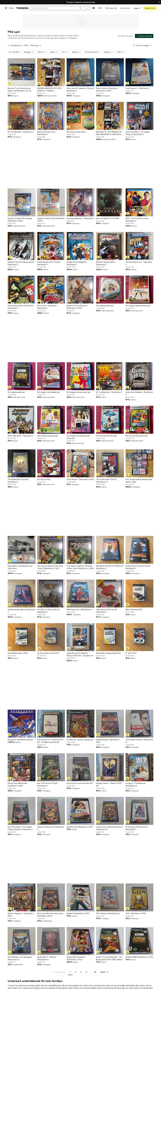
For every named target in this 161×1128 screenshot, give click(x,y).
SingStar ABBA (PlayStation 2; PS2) (139, 957)
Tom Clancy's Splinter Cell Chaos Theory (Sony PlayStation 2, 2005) (80, 567)
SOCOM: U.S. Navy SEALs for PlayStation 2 (48, 611)
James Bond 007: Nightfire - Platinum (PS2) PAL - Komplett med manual (80, 654)
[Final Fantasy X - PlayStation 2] (139, 72)
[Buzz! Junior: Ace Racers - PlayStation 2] (51, 290)
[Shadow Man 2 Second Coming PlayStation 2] (139, 550)
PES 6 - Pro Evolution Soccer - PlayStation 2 (138, 219)
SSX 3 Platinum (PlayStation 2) (108, 913)
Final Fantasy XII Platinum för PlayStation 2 (137, 828)
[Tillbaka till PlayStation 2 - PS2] (9, 45)
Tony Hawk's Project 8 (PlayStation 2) (139, 741)
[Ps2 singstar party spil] (110, 290)
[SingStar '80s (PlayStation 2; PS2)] (80, 811)
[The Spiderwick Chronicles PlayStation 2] (21, 463)
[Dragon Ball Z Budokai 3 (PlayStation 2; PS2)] (80, 941)
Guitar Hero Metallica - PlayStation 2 (139, 393)
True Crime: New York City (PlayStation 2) (106, 480)
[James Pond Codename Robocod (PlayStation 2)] (110, 811)
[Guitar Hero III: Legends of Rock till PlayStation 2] (80, 72)
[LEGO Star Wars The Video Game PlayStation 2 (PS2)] (51, 897)
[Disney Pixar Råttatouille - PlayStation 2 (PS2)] (21, 767)
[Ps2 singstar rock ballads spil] (51, 376)
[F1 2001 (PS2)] (139, 637)
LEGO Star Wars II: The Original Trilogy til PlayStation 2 (138, 133)
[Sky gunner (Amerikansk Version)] (21, 724)
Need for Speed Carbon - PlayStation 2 (106, 263)
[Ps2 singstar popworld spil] (51, 420)
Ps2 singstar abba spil (16, 392)
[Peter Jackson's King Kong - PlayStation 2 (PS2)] (110, 72)
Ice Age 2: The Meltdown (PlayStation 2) (135, 784)
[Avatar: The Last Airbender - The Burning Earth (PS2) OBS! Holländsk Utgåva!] (110, 941)
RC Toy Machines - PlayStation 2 (20, 132)
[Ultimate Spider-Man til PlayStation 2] (21, 593)
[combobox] (56, 8)
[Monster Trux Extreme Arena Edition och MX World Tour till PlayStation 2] (21, 72)
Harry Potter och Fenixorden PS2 (80, 783)
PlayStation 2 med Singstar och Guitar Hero (20, 567)
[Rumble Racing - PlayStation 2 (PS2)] (110, 724)
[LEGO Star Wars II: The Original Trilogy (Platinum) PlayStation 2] (21, 811)
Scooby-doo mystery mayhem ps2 (80, 740)
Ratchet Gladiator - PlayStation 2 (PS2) (21, 914)
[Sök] (80, 8)
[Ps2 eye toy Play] (51, 463)
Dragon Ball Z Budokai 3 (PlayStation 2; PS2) (76, 958)
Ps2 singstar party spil (104, 306)
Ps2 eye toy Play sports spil (136, 436)
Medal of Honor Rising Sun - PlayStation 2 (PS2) (78, 307)
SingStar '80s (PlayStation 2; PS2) (80, 827)
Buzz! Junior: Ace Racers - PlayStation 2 (47, 307)
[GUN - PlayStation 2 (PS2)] (139, 897)
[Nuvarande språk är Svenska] (93, 8)
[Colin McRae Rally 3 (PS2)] (21, 637)
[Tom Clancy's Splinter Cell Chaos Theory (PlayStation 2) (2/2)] (51, 550)
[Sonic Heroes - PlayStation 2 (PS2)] (80, 463)
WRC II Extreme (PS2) (134, 610)
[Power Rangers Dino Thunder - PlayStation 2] (51, 246)
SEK (100, 8)
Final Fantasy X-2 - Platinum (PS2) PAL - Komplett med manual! (50, 741)
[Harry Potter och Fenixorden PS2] (80, 767)
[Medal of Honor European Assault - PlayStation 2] (21, 246)
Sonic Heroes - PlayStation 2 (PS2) (80, 479)
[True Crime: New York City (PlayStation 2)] (110, 463)
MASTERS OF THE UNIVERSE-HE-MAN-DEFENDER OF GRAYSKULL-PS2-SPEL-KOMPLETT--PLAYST (109, 133)
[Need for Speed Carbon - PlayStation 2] (110, 246)
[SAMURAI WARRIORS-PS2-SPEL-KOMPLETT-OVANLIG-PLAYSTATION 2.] (51, 72)
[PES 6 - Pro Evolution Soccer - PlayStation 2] (139, 202)
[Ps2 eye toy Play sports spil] (139, 420)
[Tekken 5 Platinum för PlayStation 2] (51, 811)
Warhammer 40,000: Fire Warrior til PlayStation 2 (109, 567)
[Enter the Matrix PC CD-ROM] (110, 202)
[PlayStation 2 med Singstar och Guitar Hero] (21, 550)
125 (95, 972)
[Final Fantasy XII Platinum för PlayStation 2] (139, 811)
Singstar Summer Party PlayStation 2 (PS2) (51, 219)
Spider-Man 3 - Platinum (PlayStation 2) (46, 958)
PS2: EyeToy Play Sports (76, 132)
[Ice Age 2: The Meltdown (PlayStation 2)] (139, 767)
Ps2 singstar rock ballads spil (48, 392)
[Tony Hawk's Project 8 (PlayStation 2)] (139, 724)
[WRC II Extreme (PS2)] (139, 593)
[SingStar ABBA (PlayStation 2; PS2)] (139, 941)
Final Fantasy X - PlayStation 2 (137, 88)
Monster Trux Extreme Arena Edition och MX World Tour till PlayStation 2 (19, 89)
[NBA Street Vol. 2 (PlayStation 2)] (80, 593)
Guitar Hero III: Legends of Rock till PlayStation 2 (80, 89)
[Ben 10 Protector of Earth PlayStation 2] (51, 767)
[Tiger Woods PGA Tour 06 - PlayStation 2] (110, 593)
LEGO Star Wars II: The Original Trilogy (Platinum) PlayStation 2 (20, 828)
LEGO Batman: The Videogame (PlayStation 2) (20, 958)
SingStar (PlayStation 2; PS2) (78, 913)
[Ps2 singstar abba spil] (21, 376)
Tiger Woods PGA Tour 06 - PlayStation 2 (107, 611)
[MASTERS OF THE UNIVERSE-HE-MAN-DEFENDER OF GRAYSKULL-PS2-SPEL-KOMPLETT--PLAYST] (110, 116)
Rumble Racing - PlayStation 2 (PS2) (108, 741)
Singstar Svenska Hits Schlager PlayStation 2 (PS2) (20, 219)
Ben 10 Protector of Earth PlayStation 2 (47, 784)
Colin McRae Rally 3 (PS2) (18, 653)
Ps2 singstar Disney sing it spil (78, 392)
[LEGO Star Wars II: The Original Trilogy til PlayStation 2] (139, 116)
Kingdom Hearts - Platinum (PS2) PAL (109, 784)
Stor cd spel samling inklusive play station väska (139, 480)
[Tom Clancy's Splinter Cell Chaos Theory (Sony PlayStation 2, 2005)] (80, 550)
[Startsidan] (22, 8)
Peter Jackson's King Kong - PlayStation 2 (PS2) (107, 89)
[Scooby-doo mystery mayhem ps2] (80, 724)
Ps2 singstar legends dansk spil (138, 306)
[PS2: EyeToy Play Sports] (80, 116)
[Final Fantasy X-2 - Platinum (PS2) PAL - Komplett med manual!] (51, 724)
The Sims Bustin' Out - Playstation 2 (139, 263)
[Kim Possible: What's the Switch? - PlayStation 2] (21, 290)
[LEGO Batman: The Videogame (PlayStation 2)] (21, 941)
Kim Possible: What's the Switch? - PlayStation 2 (21, 307)
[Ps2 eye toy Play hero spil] (110, 420)
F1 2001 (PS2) (131, 653)
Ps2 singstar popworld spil (47, 436)
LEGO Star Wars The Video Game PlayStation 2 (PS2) (50, 914)
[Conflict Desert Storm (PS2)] (51, 637)
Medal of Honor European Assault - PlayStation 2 (21, 263)
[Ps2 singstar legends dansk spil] (139, 290)
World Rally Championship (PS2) (108, 653)
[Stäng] (159, 2)
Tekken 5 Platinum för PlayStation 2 (50, 828)
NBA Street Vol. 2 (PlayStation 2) (80, 610)
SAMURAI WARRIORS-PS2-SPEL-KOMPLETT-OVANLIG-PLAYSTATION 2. (49, 89)
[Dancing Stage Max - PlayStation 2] (80, 202)
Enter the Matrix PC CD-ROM (107, 218)
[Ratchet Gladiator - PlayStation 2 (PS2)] (21, 897)
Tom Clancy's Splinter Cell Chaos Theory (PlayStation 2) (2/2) (50, 567)
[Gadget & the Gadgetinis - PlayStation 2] (80, 246)
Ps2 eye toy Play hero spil (106, 436)
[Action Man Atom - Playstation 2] (21, 420)
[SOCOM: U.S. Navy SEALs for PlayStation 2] (51, 593)
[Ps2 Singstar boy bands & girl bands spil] (80, 420)
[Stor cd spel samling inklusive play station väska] (139, 463)
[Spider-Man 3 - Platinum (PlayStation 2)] (51, 941)
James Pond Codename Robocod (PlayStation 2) (109, 828)
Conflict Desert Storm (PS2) (48, 653)
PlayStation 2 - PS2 (19, 45)
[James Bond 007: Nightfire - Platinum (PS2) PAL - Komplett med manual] (80, 637)
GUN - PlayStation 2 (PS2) (136, 913)
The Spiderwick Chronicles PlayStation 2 (18, 480)
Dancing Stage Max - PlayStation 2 (80, 218)
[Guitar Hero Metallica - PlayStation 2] (139, 376)
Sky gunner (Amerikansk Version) (20, 740)
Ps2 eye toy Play (43, 479)
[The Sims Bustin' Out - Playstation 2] (139, 246)
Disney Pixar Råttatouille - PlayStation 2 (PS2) (18, 784)
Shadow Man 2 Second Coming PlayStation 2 (138, 567)
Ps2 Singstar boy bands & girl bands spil (78, 437)
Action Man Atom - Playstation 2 (20, 436)
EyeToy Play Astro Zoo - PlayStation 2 (46, 133)
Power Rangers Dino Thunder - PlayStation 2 (49, 263)
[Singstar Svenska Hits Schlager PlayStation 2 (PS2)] (21, 202)
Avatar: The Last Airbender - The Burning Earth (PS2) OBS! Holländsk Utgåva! (110, 958)
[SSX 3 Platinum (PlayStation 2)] (110, 897)
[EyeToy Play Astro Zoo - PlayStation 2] (51, 116)
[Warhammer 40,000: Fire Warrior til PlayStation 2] (110, 550)
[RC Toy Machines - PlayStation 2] (21, 116)
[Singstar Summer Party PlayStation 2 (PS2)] (51, 202)
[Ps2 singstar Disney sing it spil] (80, 376)
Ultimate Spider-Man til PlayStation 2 (21, 611)
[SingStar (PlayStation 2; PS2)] (80, 897)
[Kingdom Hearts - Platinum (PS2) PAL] (110, 767)
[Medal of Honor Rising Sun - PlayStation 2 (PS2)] (80, 290)
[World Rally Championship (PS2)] (110, 637)
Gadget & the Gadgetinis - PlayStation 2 (77, 263)
